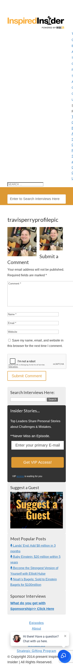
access (20, 476)
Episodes (36, 623)
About (36, 628)
